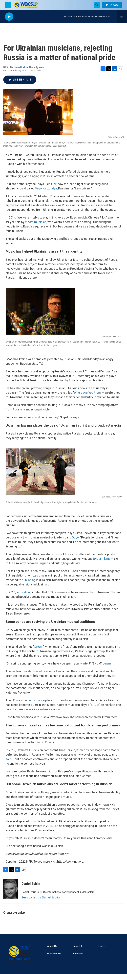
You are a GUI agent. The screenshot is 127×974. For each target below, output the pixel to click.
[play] (9, 17)
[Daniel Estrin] (10, 889)
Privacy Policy (54, 953)
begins (107, 663)
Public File (78, 946)
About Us (52, 946)
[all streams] (122, 16)
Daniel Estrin (21, 67)
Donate (113, 5)
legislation (23, 592)
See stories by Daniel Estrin (40, 897)
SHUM (38, 646)
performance (36, 700)
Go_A (75, 537)
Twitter (102, 946)
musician (40, 222)
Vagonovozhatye (46, 188)
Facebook (78, 953)
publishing (28, 580)
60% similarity (101, 558)
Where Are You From (87, 392)
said (8, 759)
